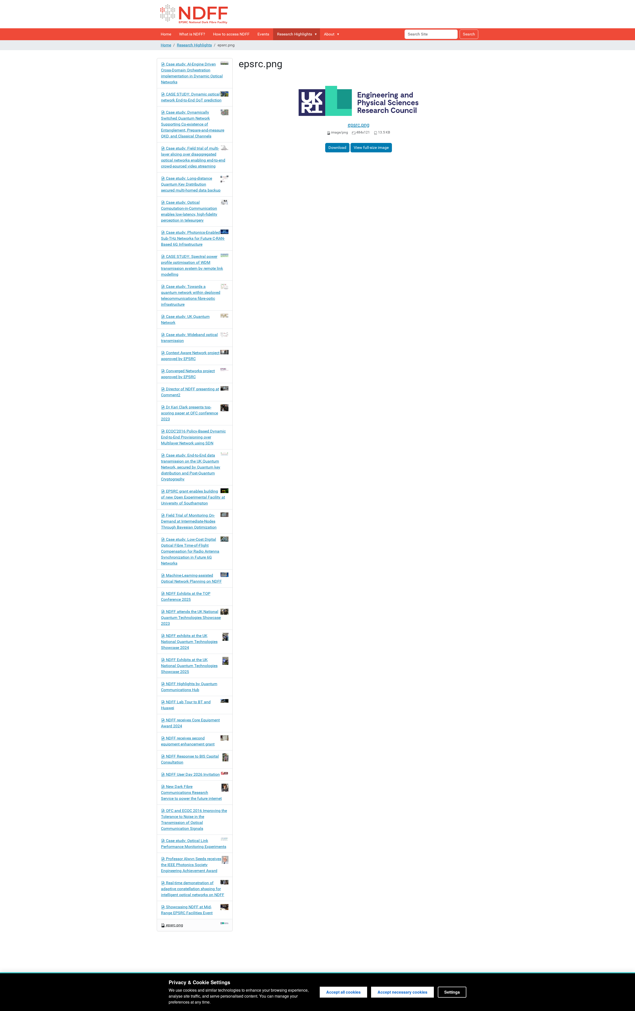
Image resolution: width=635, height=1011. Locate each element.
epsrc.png (358, 125)
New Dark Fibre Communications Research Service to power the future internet (191, 792)
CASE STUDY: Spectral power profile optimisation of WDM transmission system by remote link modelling (192, 265)
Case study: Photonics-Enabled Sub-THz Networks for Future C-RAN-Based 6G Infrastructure (193, 238)
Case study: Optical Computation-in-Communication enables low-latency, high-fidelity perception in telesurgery (189, 211)
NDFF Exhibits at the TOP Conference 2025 (185, 596)
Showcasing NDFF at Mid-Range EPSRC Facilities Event (187, 910)
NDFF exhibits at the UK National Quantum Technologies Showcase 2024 (189, 641)
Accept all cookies (343, 992)
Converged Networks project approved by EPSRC (188, 374)
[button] (317, 34)
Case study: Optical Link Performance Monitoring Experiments (193, 843)
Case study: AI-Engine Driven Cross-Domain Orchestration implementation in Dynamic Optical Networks (192, 73)
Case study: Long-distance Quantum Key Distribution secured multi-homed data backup (191, 184)
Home (166, 34)
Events (263, 34)
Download (337, 147)
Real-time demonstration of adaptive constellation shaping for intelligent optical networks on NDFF (192, 888)
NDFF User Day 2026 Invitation (193, 774)
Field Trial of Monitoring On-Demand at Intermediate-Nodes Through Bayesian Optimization (189, 521)
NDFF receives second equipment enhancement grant (188, 741)
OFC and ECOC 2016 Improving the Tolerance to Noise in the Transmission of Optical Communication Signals (194, 819)
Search (469, 34)
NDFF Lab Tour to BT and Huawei (186, 705)
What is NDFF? (192, 34)
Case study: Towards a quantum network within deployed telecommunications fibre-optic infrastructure (190, 295)
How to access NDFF (231, 34)
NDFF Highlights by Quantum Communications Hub (189, 686)
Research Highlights (294, 34)
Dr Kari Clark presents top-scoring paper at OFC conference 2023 (189, 413)
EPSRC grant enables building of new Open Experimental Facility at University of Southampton (193, 497)
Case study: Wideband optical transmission (189, 337)
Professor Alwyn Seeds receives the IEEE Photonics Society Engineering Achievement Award (191, 864)
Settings (452, 992)
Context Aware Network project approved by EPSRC (190, 355)
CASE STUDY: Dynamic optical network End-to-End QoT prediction (191, 97)
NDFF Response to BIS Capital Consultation (190, 759)
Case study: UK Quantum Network (185, 319)
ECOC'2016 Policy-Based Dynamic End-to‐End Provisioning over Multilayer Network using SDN (193, 437)
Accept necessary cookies (402, 992)
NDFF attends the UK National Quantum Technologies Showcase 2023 (191, 617)
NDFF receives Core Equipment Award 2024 (190, 723)
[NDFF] (194, 14)
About (329, 34)
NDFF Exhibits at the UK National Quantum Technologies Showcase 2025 (189, 665)
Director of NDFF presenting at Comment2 (190, 392)
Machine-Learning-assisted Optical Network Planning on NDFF (191, 578)
